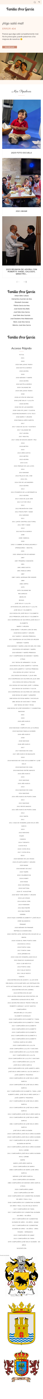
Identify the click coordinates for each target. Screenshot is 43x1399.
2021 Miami (21, 211)
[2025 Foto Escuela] (21, 124)
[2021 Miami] (21, 183)
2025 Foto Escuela (21, 153)
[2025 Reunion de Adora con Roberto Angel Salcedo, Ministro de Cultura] (21, 241)
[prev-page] (18, 282)
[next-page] (25, 282)
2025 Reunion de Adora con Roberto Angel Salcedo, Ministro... (21, 271)
